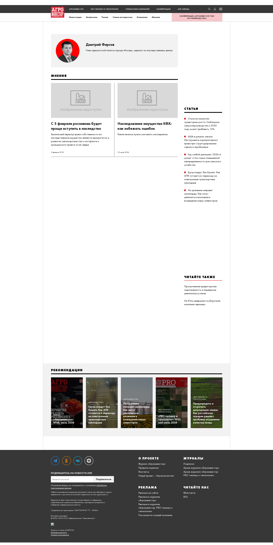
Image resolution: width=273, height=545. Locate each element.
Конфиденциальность (59, 532)
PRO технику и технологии (104, 9)
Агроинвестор (76, 9)
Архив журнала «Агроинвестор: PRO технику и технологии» (200, 473)
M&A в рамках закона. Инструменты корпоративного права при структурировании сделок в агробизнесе (201, 142)
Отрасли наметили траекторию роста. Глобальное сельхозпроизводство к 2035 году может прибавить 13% (201, 124)
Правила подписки (148, 467)
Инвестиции (75, 17)
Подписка (188, 463)
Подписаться (103, 479)
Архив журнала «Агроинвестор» (201, 467)
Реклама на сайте (148, 492)
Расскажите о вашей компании (155, 515)
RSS (185, 496)
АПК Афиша (183, 9)
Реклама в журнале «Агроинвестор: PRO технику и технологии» (155, 507)
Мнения (156, 17)
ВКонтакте (189, 492)
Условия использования (60, 535)
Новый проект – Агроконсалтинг (156, 475)
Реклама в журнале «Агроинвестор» (149, 498)
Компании (142, 17)
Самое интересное (122, 17)
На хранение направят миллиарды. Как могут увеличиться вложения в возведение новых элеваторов (200, 195)
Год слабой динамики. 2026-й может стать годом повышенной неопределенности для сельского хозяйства (202, 160)
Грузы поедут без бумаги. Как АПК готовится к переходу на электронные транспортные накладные (202, 177)
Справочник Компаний (137, 9)
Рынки (105, 17)
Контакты (143, 471)
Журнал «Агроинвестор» (152, 463)
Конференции (164, 9)
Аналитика (91, 17)
